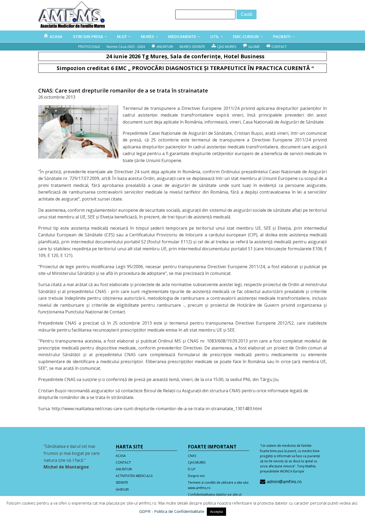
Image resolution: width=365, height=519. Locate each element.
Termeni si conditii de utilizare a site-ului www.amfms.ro (218, 485)
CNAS (192, 455)
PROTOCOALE (89, 46)
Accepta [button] (216, 511)
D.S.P (191, 469)
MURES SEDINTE (192, 46)
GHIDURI (122, 489)
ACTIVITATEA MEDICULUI (134, 476)
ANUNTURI (124, 469)
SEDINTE (122, 482)
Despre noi (196, 476)
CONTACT (123, 462)
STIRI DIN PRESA (88, 36)
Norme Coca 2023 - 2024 (126, 46)
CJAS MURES (196, 462)
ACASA (121, 455)
